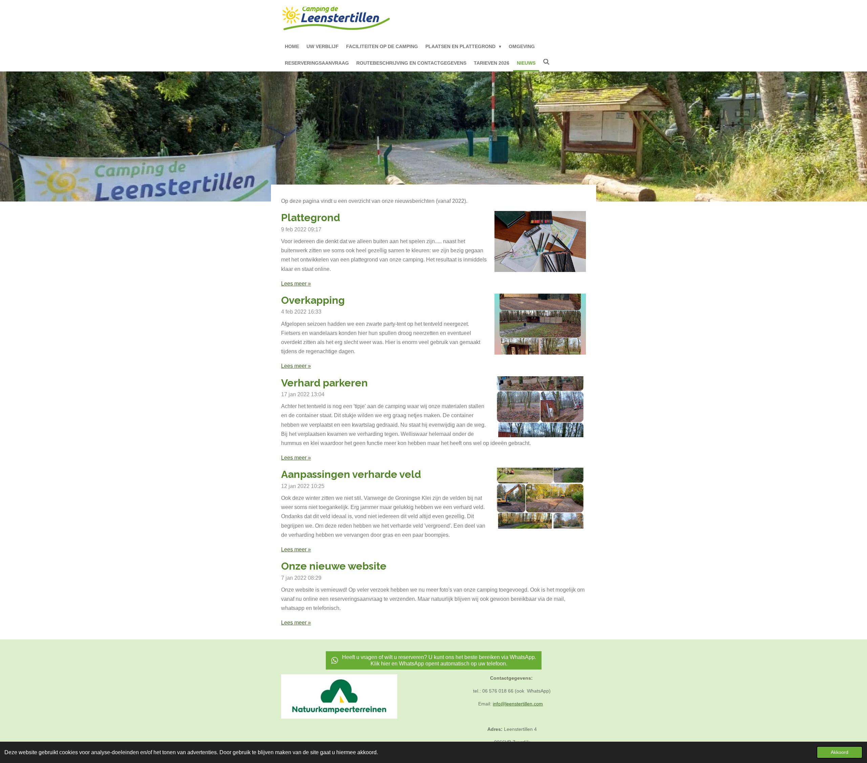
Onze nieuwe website (333, 566)
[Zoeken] (546, 62)
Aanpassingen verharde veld (351, 474)
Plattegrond (310, 218)
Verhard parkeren (324, 383)
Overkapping (313, 300)
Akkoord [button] (839, 752)
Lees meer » (296, 284)
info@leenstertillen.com (518, 703)
